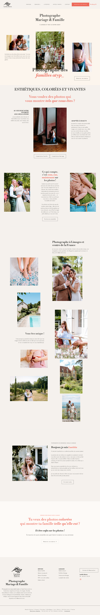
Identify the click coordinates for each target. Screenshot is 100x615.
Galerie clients (41, 580)
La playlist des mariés (64, 578)
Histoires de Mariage (64, 575)
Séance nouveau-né (42, 573)
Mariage (28, 4)
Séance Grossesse (42, 575)
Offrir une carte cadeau (43, 578)
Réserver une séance (80, 4)
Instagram (67, 611)
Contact (67, 4)
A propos (46, 4)
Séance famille (41, 571)
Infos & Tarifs (57, 4)
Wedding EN (93, 4)
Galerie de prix (62, 571)
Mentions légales (35, 611)
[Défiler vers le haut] (99, 613)
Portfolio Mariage (63, 573)
